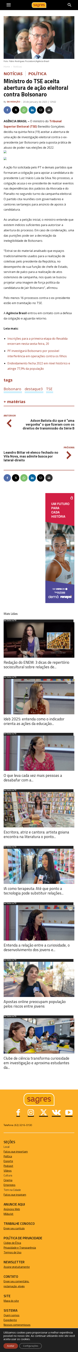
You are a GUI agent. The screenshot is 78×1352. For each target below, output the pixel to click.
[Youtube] (68, 1112)
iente (14, 1320)
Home (7, 66)
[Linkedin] (32, 110)
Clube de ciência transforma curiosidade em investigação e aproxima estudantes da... (36, 1062)
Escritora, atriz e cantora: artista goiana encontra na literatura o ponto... (36, 834)
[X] (15, 110)
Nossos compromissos (17, 1325)
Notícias (17, 66)
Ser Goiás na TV (10, 621)
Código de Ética (12, 1243)
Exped (7, 1320)
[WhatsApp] (24, 110)
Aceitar (10, 1345)
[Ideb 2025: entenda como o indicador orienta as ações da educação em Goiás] (39, 696)
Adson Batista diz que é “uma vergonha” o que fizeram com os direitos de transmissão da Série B (48, 424)
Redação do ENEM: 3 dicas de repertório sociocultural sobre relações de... (36, 664)
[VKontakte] (56, 1112)
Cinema (8, 1180)
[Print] (49, 110)
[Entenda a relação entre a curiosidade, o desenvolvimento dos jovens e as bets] (39, 922)
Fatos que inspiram (15, 1195)
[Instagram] (30, 1112)
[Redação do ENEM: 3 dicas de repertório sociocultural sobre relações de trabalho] (39, 640)
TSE (49, 389)
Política (37, 73)
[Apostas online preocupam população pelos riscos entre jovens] (39, 979)
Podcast (8, 1166)
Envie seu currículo (14, 1228)
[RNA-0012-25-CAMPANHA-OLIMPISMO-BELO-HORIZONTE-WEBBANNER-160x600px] (59, 602)
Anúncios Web (12, 1209)
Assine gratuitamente (17, 1267)
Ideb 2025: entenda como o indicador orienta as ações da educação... (34, 721)
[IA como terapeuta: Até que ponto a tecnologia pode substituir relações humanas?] (39, 866)
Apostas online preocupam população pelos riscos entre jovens (35, 1004)
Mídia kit (8, 1214)
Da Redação (13, 101)
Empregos (9, 1185)
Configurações (30, 1345)
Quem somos (11, 1315)
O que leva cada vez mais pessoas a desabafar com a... (33, 777)
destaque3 (34, 389)
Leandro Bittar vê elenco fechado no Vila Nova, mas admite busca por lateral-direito (31, 456)
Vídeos (8, 1171)
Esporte (8, 1161)
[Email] (40, 110)
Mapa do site (11, 1301)
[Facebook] (7, 110)
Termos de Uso (12, 1252)
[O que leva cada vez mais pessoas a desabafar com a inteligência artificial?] (39, 753)
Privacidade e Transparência (20, 1248)
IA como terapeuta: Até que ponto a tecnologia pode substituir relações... (33, 891)
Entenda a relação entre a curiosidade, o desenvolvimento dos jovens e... (37, 947)
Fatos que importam (16, 1151)
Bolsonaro (12, 389)
